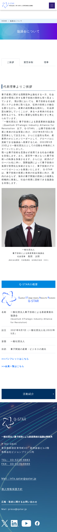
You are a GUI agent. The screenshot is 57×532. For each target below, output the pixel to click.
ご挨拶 (10, 62)
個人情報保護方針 (12, 489)
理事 (46, 62)
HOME (4, 21)
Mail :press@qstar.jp (14, 509)
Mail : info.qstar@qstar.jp (18, 478)
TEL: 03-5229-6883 (15, 459)
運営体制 (28, 62)
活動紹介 (28, 394)
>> (15, 358)
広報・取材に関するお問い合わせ (19, 501)
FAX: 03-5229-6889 (15, 463)
